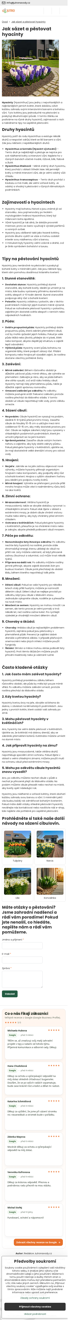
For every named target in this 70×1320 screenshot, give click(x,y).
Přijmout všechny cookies (35, 1306)
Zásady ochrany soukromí (35, 1298)
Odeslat (10, 994)
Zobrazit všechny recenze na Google (38, 1242)
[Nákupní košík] (56, 11)
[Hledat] (48, 11)
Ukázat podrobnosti (35, 1314)
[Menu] (64, 11)
